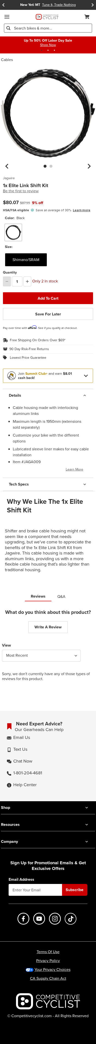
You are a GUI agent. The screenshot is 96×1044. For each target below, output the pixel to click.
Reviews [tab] (38, 596)
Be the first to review (21, 191)
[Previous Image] (7, 166)
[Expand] (86, 376)
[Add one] (27, 281)
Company (9, 841)
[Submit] (8, 28)
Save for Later (48, 314)
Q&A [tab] (61, 596)
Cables (7, 60)
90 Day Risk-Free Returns (29, 349)
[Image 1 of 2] (45, 166)
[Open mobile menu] (7, 17)
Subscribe (74, 890)
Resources (10, 824)
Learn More (74, 469)
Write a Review (48, 627)
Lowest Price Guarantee (28, 358)
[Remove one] (7, 281)
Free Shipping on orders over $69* (37, 340)
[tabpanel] (48, 649)
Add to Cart (48, 298)
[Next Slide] (92, 5)
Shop (5, 807)
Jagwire (9, 178)
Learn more (81, 210)
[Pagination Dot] (41, 50)
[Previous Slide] (3, 5)
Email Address (21, 879)
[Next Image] (89, 166)
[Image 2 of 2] (51, 166)
